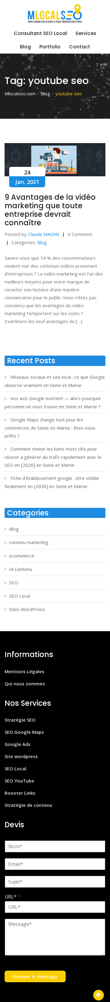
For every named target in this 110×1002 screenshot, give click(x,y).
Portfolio (50, 46)
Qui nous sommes (25, 683)
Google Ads (18, 744)
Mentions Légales (24, 671)
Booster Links (20, 793)
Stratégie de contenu (28, 805)
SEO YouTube (19, 781)
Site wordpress (21, 756)
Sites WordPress (27, 609)
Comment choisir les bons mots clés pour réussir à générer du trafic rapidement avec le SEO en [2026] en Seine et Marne (53, 457)
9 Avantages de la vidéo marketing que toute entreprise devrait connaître (50, 210)
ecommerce (21, 556)
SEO (13, 582)
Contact (79, 46)
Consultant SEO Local (40, 33)
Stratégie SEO (20, 720)
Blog (25, 46)
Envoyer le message (35, 976)
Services (85, 33)
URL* (12, 897)
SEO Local (19, 596)
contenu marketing (28, 542)
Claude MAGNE (44, 234)
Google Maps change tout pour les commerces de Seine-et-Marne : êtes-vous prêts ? (50, 428)
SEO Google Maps (24, 732)
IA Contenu (20, 569)
